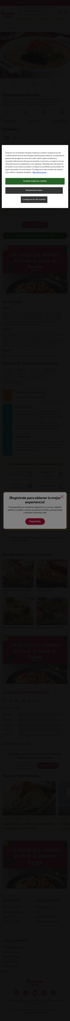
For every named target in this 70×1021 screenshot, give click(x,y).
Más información (39, 172)
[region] (35, 176)
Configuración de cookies (34, 199)
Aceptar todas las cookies (35, 181)
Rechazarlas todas (34, 190)
